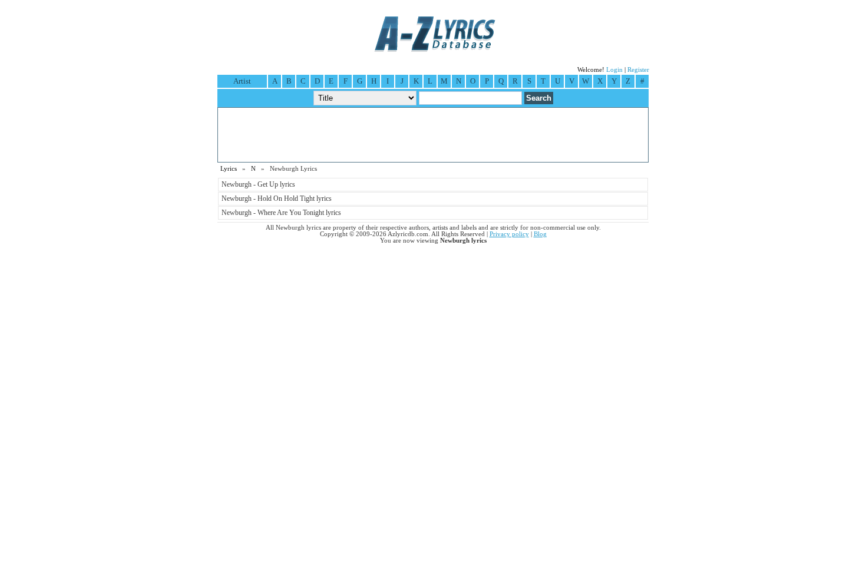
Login (614, 70)
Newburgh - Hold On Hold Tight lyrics (277, 198)
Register (638, 70)
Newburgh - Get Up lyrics (258, 184)
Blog (540, 234)
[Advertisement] (433, 134)
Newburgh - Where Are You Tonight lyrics (281, 212)
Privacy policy (509, 234)
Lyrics (228, 168)
